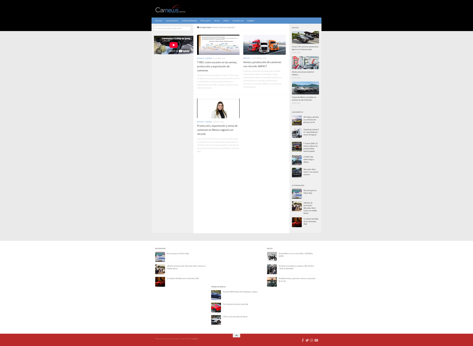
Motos (217, 20)
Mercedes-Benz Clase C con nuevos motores (311, 172)
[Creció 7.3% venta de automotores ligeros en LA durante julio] (305, 37)
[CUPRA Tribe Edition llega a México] (297, 160)
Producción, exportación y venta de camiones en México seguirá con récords (217, 130)
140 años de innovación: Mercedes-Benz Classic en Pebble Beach (310, 208)
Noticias (158, 20)
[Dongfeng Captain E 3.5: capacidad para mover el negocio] (297, 133)
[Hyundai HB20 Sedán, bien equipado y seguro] (216, 295)
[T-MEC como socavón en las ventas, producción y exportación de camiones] (218, 45)
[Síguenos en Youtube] (316, 340)
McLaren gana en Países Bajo (178, 253)
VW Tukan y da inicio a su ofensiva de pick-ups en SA (311, 119)
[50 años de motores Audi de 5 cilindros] (305, 62)
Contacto (194, 338)
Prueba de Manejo (189, 20)
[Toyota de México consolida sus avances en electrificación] (305, 88)
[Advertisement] (172, 97)
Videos (226, 20)
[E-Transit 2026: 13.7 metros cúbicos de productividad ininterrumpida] (297, 147)
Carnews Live (238, 20)
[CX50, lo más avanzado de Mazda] (216, 320)
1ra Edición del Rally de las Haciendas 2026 (311, 221)
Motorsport (206, 20)
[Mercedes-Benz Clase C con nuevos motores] (297, 173)
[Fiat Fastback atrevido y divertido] (216, 307)
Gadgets (250, 20)
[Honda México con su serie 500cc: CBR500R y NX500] (272, 257)
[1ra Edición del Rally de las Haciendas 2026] (297, 222)
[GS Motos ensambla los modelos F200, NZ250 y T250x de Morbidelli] (272, 269)
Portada (208, 58)
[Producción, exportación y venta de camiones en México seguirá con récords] (218, 108)
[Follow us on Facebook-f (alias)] (302, 340)
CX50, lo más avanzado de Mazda (235, 316)
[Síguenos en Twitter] (307, 340)
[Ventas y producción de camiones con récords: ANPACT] (264, 45)
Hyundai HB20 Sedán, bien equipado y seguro (240, 292)
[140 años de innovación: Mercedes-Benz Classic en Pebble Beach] (297, 206)
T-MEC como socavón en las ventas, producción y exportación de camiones (217, 66)
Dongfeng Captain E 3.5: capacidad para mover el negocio (311, 132)
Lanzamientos (172, 20)
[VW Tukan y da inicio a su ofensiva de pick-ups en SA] (297, 120)
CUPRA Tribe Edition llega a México (309, 159)
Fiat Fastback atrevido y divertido (235, 304)
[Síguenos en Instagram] (311, 340)
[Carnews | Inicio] (170, 9)
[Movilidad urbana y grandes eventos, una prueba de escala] (272, 282)
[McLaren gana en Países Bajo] (297, 194)
